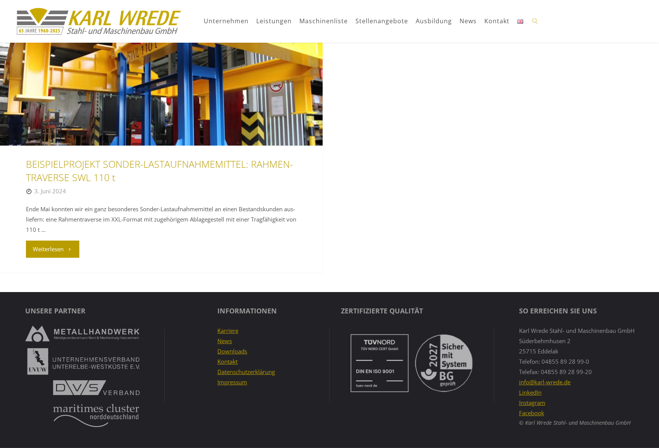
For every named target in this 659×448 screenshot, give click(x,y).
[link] (535, 21)
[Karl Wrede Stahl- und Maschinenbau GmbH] (98, 21)
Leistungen (274, 21)
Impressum (232, 382)
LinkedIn (530, 392)
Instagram (532, 402)
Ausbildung (434, 21)
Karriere (227, 330)
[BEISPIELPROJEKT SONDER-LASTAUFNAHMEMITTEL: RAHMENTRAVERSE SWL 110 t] (161, 94)
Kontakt (497, 21)
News (468, 21)
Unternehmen (226, 21)
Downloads (232, 351)
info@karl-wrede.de (545, 382)
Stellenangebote (381, 21)
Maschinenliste (323, 21)
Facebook (531, 413)
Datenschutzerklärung (246, 372)
